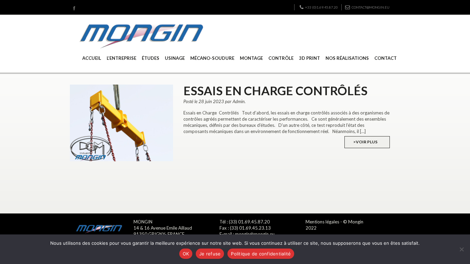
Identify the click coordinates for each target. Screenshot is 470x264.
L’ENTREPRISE (121, 58)
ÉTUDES (150, 58)
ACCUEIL (91, 58)
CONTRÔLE (280, 58)
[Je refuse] (461, 249)
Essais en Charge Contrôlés (275, 90)
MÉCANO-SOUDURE (212, 58)
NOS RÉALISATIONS (347, 58)
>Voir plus (365, 141)
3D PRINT (309, 58)
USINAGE (175, 58)
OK (186, 253)
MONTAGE (251, 58)
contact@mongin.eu (370, 7)
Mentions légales (322, 221)
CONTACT (385, 58)
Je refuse (210, 253)
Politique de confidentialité (261, 253)
